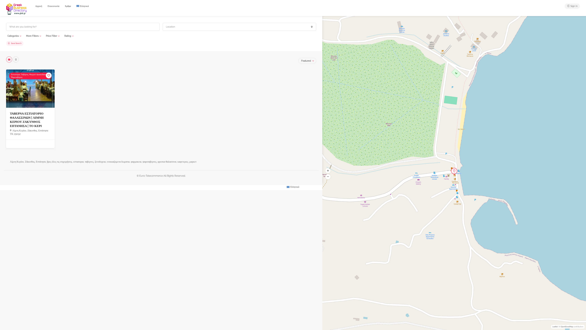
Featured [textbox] (306, 60)
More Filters (32, 36)
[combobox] (307, 61)
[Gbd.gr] (16, 8)
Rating (67, 36)
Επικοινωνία (53, 6)
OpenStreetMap (567, 327)
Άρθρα (68, 6)
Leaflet (555, 327)
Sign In (574, 6)
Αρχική (38, 6)
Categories (13, 36)
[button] (328, 176)
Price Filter (51, 36)
